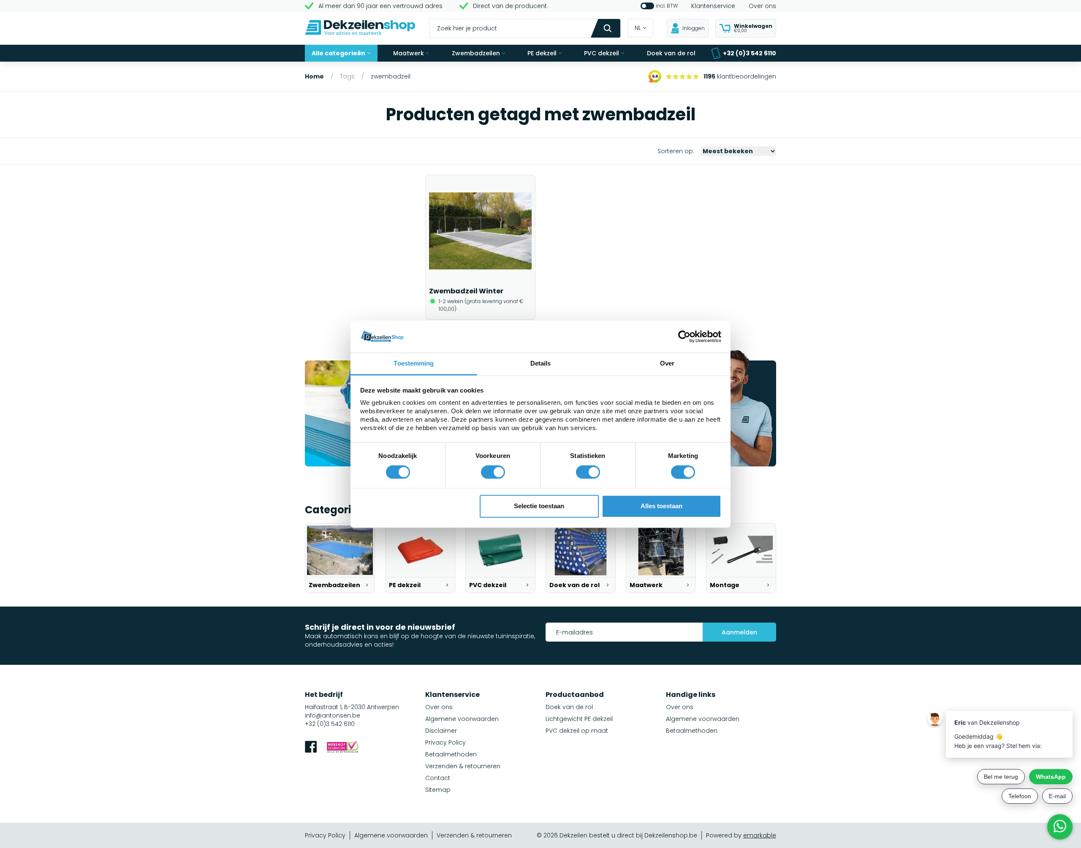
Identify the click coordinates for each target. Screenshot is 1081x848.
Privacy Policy (445, 742)
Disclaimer (441, 730)
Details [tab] (540, 363)
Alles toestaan (661, 506)
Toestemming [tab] (414, 363)
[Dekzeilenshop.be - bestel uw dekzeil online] (360, 28)
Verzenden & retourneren (462, 766)
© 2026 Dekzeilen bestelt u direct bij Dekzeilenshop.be (617, 835)
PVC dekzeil (601, 53)
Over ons (762, 6)
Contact (437, 778)
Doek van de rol (671, 53)
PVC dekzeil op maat (577, 730)
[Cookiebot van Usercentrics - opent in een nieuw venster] (684, 336)
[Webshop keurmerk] (343, 748)
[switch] (493, 472)
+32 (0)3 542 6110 (749, 53)
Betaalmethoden (451, 754)
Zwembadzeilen (476, 53)
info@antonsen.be (332, 715)
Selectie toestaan (539, 506)
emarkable (759, 835)
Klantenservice (713, 6)
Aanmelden (739, 632)
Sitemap (438, 790)
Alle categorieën (338, 53)
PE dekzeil (542, 53)
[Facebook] (311, 748)
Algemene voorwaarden (462, 719)
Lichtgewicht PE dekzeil (579, 719)
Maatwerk (408, 53)
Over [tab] (667, 363)
